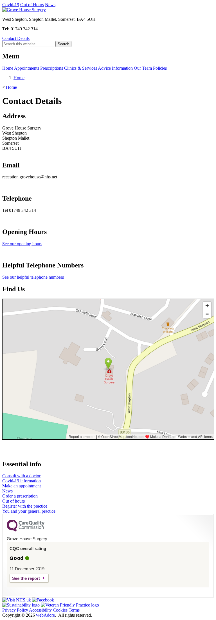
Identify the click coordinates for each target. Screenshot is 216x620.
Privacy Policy (15, 610)
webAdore (45, 615)
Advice (104, 68)
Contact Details (16, 38)
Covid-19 (10, 4)
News (50, 4)
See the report (26, 578)
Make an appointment (21, 485)
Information (122, 68)
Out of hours (13, 501)
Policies (160, 68)
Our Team (143, 68)
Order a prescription (20, 496)
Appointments (26, 68)
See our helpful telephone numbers (33, 277)
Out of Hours (32, 4)
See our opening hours (22, 243)
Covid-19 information (21, 480)
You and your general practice (28, 511)
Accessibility (40, 610)
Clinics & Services (80, 68)
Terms (74, 610)
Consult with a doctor (21, 475)
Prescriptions (51, 68)
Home (7, 68)
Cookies (60, 610)
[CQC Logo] (25, 530)
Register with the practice (24, 506)
